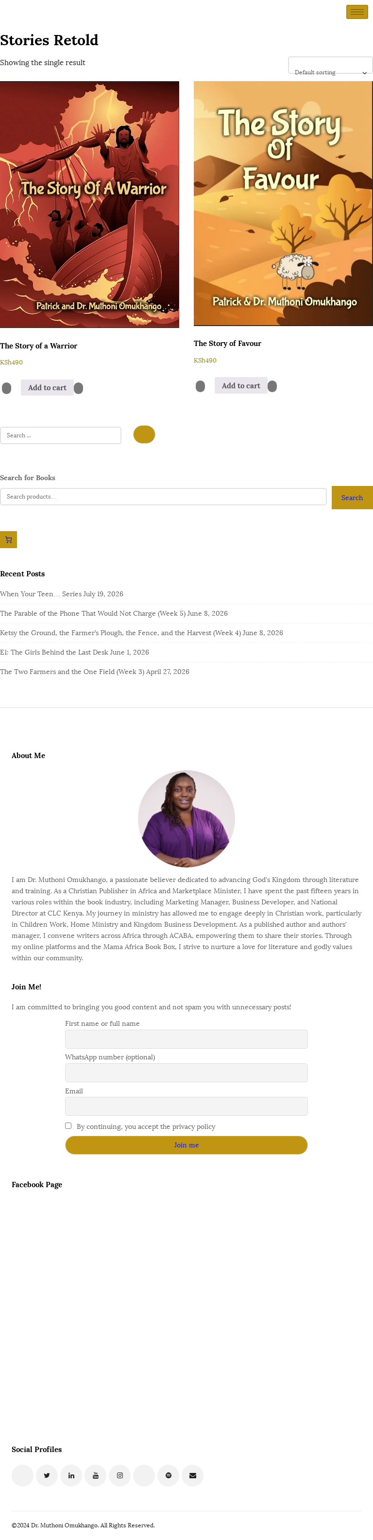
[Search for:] (60, 436)
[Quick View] (16, 387)
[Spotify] (168, 1476)
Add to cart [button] (47, 387)
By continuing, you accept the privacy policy (145, 1127)
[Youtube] (95, 1476)
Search (352, 498)
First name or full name (102, 1024)
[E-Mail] (192, 1476)
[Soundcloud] (144, 1476)
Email (74, 1091)
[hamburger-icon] (357, 12)
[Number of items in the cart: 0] (8, 539)
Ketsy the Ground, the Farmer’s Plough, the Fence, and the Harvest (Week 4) (120, 633)
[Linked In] (71, 1476)
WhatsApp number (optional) (110, 1057)
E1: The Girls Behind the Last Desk (54, 652)
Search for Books (27, 477)
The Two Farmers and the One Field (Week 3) (72, 672)
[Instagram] (120, 1476)
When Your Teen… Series (41, 594)
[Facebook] (23, 1476)
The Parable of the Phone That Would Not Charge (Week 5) (93, 613)
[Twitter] (47, 1476)
